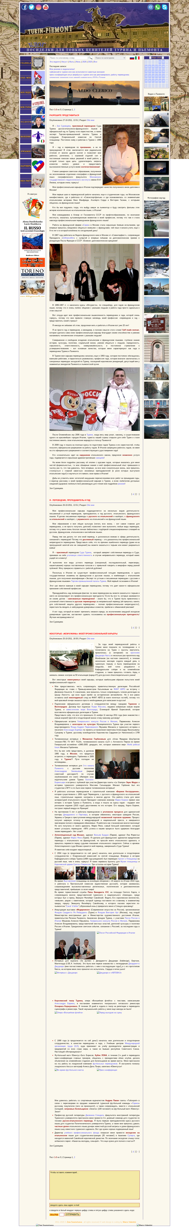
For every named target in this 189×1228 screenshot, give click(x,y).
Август (64, 62)
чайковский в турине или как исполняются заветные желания (77, 72)
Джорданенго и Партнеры (75, 815)
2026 (84, 62)
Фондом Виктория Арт (108, 912)
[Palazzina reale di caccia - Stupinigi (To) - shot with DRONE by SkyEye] (156, 158)
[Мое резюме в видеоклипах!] (32, 98)
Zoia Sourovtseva (74, 1222)
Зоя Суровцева (64, 126)
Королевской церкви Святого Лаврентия (73, 864)
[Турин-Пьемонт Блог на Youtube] (46, 9)
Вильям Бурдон (101, 835)
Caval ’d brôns (72, 906)
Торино (135, 1103)
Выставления (70, 881)
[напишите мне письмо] (150, 9)
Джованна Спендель (94, 1115)
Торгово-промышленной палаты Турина (88, 581)
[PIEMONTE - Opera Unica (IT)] (156, 191)
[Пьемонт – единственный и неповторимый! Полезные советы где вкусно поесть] (32, 157)
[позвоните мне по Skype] (165, 9)
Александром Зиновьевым (68, 771)
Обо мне (90, 120)
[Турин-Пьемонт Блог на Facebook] (24, 9)
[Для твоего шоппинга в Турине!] (32, 278)
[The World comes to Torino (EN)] (156, 175)
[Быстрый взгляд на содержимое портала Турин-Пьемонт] (156, 110)
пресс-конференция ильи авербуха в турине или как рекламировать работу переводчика (89, 75)
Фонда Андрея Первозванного (84, 727)
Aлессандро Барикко (65, 1003)
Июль (71, 62)
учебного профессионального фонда (81, 1133)
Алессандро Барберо (73, 730)
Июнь (78, 62)
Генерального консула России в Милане (97, 721)
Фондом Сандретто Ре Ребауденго (71, 912)
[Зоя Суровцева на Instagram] (38, 9)
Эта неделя (54, 62)
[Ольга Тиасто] (32, 187)
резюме (121, 484)
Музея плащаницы (128, 861)
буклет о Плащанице (127, 859)
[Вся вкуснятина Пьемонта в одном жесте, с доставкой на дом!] (32, 297)
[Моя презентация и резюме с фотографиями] (32, 84)
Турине (90, 435)
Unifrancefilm (68, 238)
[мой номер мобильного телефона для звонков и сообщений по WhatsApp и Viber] (158, 9)
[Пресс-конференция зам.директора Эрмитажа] (94, 300)
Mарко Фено (76, 838)
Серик (86, 225)
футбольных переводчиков (105, 1064)
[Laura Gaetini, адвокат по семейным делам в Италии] (32, 266)
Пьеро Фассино (98, 707)
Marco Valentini (129, 1222)
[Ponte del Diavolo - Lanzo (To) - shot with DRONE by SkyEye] (156, 142)
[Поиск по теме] (90, 58)
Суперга (131, 1135)
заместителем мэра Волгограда (81, 709)
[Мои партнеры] (32, 172)
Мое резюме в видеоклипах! (62, 69)
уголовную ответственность (79, 555)
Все (95, 62)
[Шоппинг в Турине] (32, 143)
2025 (90, 62)
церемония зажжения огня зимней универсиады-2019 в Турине (77, 77)
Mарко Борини (121, 800)
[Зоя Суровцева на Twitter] (31, 9)
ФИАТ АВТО (119, 689)
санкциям (100, 458)
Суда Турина (85, 552)
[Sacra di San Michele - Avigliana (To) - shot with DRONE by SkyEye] (156, 126)
